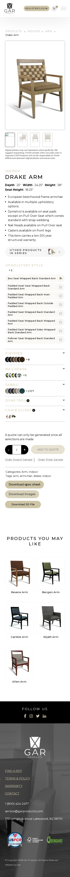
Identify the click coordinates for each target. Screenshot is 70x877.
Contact (12, 793)
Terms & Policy (17, 778)
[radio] (35, 278)
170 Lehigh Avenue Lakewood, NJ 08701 (34, 818)
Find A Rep (13, 771)
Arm (48, 31)
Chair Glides (18, 410)
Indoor (33, 31)
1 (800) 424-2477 (17, 803)
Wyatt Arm (50, 637)
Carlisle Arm (19, 637)
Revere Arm (19, 592)
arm (16, 476)
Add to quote (48, 449)
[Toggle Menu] (63, 8)
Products (13, 31)
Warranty (13, 786)
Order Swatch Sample (18, 459)
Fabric (12, 385)
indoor (46, 476)
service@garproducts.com (24, 811)
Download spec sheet (24, 484)
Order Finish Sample (50, 459)
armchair (26, 476)
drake (37, 476)
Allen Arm (19, 681)
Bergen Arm (51, 592)
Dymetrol (15, 400)
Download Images (22, 494)
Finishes (14, 353)
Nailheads (16, 369)
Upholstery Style (24, 265)
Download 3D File (23, 504)
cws (18, 864)
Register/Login (36, 8)
